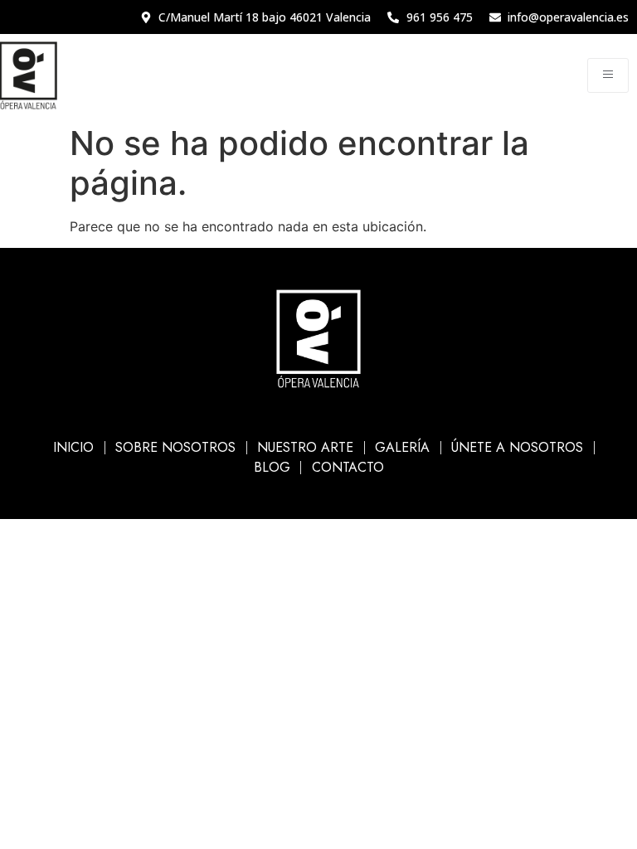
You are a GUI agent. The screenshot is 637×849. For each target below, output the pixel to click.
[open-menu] (608, 75)
